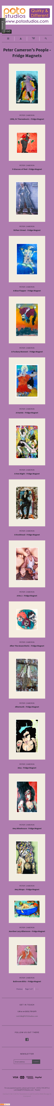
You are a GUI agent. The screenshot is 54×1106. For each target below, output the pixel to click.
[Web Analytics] (5, 1104)
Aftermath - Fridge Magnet (27, 707)
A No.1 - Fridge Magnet (27, 595)
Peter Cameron (27, 115)
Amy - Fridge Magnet (27, 767)
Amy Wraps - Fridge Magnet (27, 889)
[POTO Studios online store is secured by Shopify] (8, 32)
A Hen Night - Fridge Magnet (27, 473)
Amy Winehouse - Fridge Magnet (27, 828)
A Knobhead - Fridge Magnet (27, 534)
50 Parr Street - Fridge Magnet (27, 230)
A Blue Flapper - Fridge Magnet (27, 290)
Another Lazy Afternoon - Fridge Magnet (27, 931)
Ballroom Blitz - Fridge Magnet (27, 981)
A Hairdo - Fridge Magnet (27, 412)
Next (37, 989)
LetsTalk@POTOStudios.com (27, 1016)
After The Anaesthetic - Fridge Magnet (27, 645)
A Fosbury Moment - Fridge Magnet (27, 351)
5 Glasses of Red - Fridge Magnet (27, 169)
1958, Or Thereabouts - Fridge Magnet (27, 119)
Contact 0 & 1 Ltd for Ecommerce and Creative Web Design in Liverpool (27, 1095)
